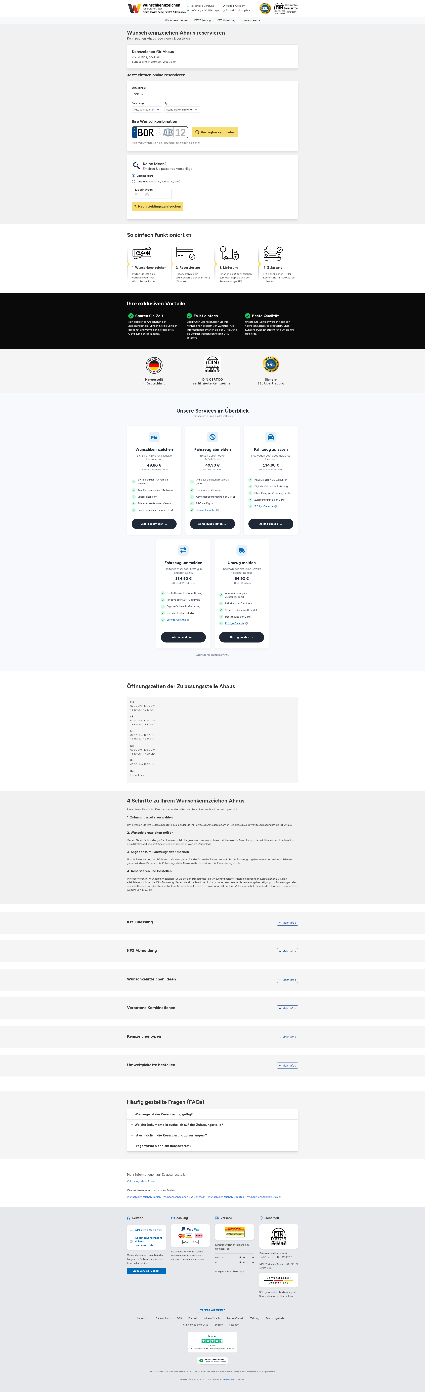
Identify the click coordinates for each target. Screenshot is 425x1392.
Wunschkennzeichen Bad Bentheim (184, 1196)
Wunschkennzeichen (176, 20)
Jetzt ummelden (183, 637)
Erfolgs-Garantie (205, 510)
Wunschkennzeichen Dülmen (264, 1196)
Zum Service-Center (146, 1270)
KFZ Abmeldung (226, 20)
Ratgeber (234, 1324)
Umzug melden (241, 637)
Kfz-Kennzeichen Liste (195, 1324)
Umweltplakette (251, 20)
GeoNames (228, 1379)
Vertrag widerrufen (212, 1309)
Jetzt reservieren (154, 524)
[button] (212, 1114)
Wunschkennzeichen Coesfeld (226, 1196)
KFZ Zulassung (202, 20)
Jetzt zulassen (270, 524)
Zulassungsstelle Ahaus (141, 1181)
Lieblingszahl (144, 189)
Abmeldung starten (212, 524)
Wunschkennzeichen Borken (144, 1196)
